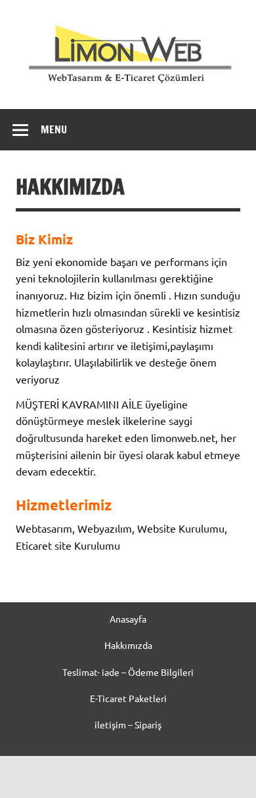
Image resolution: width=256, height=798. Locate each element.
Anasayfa (128, 618)
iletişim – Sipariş (128, 724)
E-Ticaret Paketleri (128, 698)
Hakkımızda (128, 645)
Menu (54, 129)
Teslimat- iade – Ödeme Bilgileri (128, 671)
